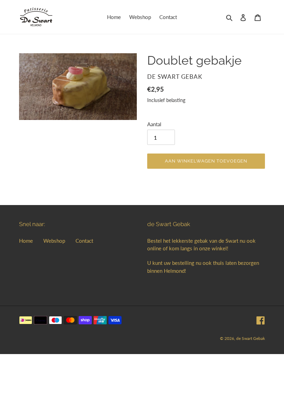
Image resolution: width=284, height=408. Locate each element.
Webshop (54, 241)
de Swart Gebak (250, 338)
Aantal (154, 124)
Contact (84, 241)
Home (26, 241)
